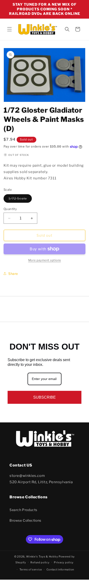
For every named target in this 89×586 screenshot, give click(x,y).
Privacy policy (64, 562)
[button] (9, 29)
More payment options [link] (44, 260)
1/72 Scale (20, 199)
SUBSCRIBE (44, 397)
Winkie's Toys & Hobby (42, 556)
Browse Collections (25, 520)
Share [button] (13, 274)
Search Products (23, 510)
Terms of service (30, 569)
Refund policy (39, 562)
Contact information (60, 569)
